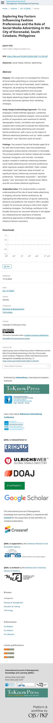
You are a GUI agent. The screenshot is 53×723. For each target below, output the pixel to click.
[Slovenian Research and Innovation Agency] (26, 685)
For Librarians (9, 634)
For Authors (8, 630)
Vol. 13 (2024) (25, 8)
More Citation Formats (13, 366)
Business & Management (13, 309)
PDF (8, 266)
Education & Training (12, 606)
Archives (14, 8)
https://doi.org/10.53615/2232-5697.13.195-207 (27, 56)
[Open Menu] (2, 2)
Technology (7, 312)
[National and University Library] (42, 685)
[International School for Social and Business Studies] (11, 685)
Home (5, 8)
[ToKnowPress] (26, 693)
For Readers (8, 626)
